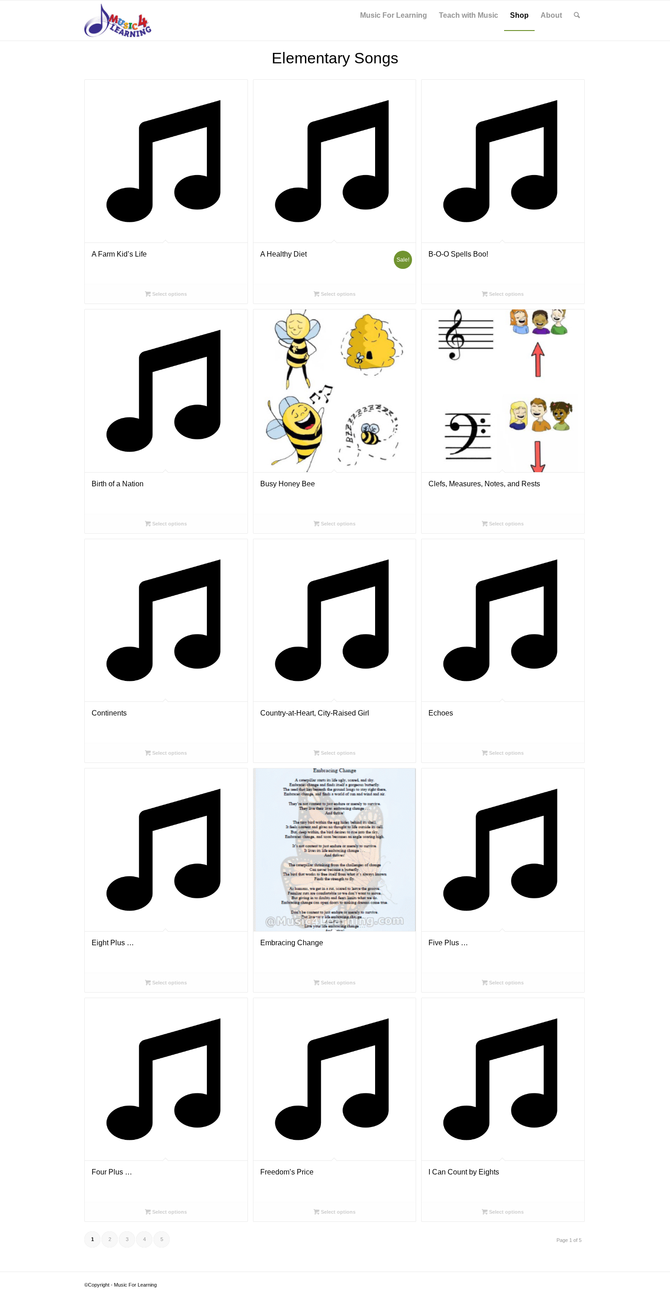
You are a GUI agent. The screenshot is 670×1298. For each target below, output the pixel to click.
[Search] (577, 15)
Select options (169, 294)
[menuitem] (393, 15)
